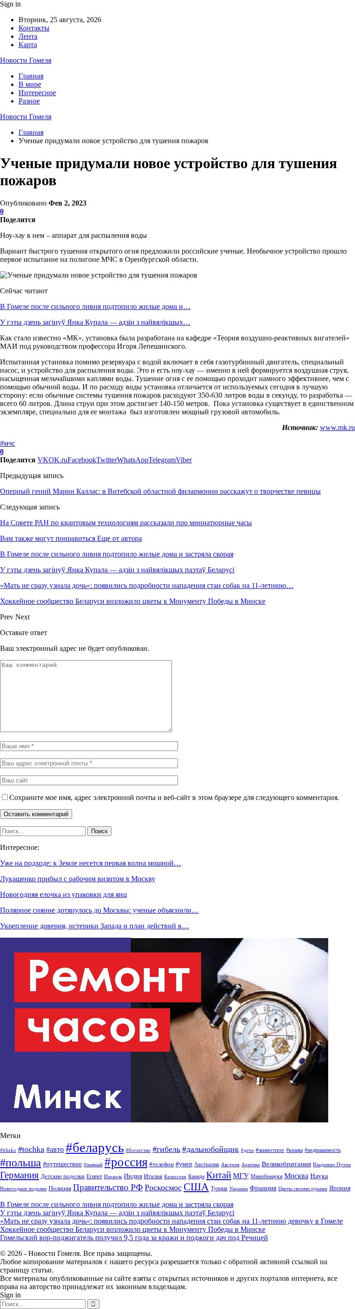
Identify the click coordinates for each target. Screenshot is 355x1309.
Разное (29, 101)
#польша (20, 1163)
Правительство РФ (108, 1187)
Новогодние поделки (23, 1188)
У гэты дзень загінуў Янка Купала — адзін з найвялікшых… (95, 322)
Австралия (206, 1164)
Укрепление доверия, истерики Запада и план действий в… (94, 926)
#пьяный (93, 1164)
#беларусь (95, 1147)
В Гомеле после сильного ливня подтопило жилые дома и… (95, 306)
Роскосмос (163, 1187)
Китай (218, 1175)
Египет (94, 1176)
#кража (294, 1150)
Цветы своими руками (302, 1188)
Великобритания (286, 1164)
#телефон (161, 1164)
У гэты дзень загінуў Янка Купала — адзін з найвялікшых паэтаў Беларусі (117, 1213)
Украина (238, 1188)
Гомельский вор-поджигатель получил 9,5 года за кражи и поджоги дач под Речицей (134, 1238)
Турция (219, 1188)
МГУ (241, 1176)
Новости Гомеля (25, 60)
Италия (153, 1176)
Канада (196, 1176)
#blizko (8, 1150)
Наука (319, 1176)
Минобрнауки (266, 1176)
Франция (263, 1188)
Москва (296, 1176)
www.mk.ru (337, 427)
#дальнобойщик (210, 1149)
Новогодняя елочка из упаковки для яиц (63, 894)
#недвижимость (323, 1150)
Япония (339, 1188)
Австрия (230, 1164)
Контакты (33, 28)
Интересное (37, 93)
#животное (270, 1149)
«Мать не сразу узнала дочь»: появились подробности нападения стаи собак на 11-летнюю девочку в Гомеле (171, 1221)
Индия (133, 1176)
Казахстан (175, 1176)
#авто (55, 1149)
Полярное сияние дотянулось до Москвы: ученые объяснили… (99, 910)
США (196, 1187)
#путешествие (62, 1164)
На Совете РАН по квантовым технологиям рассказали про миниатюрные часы (126, 523)
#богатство (138, 1150)
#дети (247, 1150)
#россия (125, 1162)
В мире (29, 84)
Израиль (113, 1176)
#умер (184, 1164)
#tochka (31, 1149)
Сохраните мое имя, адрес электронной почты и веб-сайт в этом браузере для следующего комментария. (174, 797)
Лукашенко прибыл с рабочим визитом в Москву (77, 879)
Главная (30, 76)
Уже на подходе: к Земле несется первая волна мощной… (90, 863)
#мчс (7, 443)
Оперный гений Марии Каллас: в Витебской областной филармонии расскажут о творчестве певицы (160, 491)
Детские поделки (63, 1176)
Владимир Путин (332, 1164)
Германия (19, 1175)
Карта (27, 44)
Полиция (60, 1188)
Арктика (250, 1164)
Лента (27, 36)
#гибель (166, 1149)
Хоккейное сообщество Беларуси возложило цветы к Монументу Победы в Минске (132, 1229)
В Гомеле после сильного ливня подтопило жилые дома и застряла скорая (116, 1204)
